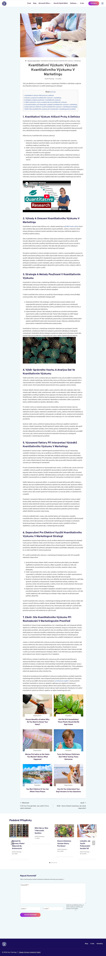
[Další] (93, 843)
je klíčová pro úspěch (62, 681)
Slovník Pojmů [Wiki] (61, 3)
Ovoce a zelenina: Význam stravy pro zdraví (64, 843)
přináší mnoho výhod (71, 227)
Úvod (29, 3)
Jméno (24, 909)
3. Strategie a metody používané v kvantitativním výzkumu (42, 100)
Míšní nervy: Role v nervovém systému (41, 830)
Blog (34, 3)
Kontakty (94, 3)
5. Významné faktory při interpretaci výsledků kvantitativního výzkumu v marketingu (50, 105)
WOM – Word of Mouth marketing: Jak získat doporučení (71, 805)
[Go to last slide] (12, 843)
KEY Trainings (50, 79)
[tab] (49, 862)
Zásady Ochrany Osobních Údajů (29, 952)
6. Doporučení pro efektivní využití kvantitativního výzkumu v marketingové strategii (50, 107)
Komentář (25, 885)
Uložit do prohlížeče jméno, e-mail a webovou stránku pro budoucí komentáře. (75, 906)
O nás (82, 3)
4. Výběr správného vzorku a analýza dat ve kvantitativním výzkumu (45, 102)
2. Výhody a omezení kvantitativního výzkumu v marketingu (42, 98)
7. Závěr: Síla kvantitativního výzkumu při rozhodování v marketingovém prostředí (50, 109)
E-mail (46, 909)
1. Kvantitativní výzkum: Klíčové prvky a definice (39, 95)
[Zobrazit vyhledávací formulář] (102, 3)
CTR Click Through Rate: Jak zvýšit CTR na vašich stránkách (34, 805)
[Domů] (25, 61)
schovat (52, 92)
